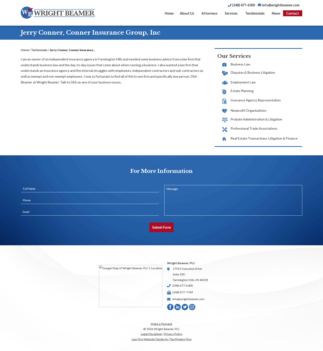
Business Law (240, 64)
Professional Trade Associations (253, 128)
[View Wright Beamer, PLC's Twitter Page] (185, 308)
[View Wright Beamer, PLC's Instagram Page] (192, 308)
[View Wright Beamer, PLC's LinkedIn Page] (177, 308)
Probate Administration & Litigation (256, 119)
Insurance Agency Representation (255, 100)
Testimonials (255, 13)
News (276, 13)
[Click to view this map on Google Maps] (130, 286)
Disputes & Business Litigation (252, 72)
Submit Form (161, 227)
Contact (292, 13)
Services (231, 13)
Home (169, 13)
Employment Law (243, 82)
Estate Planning (241, 91)
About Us (187, 13)
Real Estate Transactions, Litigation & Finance (264, 138)
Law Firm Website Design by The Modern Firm (162, 339)
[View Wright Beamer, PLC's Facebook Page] (170, 308)
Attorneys (210, 13)
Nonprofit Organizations (248, 110)
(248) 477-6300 (243, 5)
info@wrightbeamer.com (280, 5)
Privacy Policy (173, 334)
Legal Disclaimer (151, 334)
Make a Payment (161, 324)
